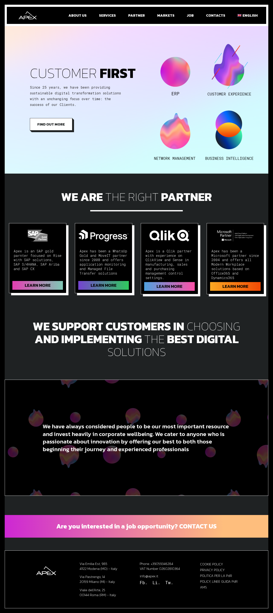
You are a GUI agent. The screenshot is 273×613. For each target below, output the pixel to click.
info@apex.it (149, 576)
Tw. (169, 582)
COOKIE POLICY (211, 564)
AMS (203, 587)
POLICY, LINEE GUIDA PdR (219, 581)
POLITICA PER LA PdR (216, 575)
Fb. (143, 582)
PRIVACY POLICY (212, 569)
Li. (156, 582)
